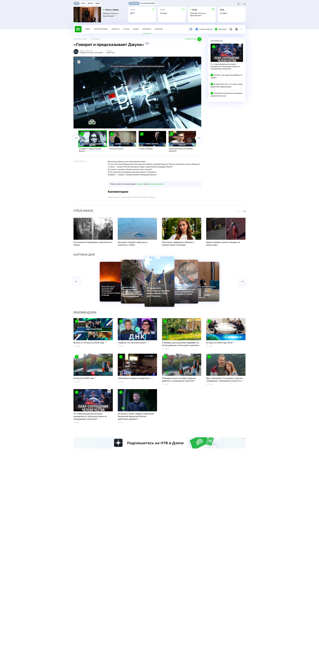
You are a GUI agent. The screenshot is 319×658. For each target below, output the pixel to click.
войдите (139, 184)
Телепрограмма (101, 29)
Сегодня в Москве (205, 29)
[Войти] (236, 29)
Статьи (126, 29)
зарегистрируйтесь (156, 184)
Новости (116, 29)
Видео (136, 29)
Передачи (147, 29)
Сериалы (159, 29)
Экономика (223, 29)
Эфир (87, 29)
